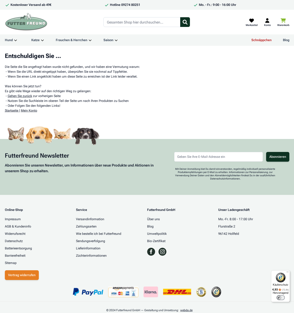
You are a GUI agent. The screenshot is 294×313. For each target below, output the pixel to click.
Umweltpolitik (157, 234)
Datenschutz (14, 241)
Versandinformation (90, 219)
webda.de (186, 310)
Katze (35, 40)
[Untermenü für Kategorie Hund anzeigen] (16, 40)
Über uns (153, 219)
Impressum (13, 219)
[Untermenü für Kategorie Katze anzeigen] (42, 40)
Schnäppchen (261, 40)
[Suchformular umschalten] (185, 22)
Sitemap (11, 263)
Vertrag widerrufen (22, 275)
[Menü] (287, 272)
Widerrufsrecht (15, 234)
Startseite (11, 110)
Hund (9, 40)
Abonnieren (277, 157)
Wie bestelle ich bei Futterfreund (98, 234)
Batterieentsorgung (18, 248)
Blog (286, 40)
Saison (108, 40)
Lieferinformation (88, 248)
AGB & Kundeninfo (18, 226)
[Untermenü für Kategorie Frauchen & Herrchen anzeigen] (90, 40)
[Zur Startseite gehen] (26, 22)
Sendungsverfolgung (90, 241)
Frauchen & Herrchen (71, 40)
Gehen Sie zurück (20, 96)
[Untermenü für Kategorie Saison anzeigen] (116, 40)
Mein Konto (29, 110)
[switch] (281, 297)
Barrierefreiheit (15, 255)
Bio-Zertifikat (156, 241)
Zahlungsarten (86, 226)
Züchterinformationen (91, 255)
